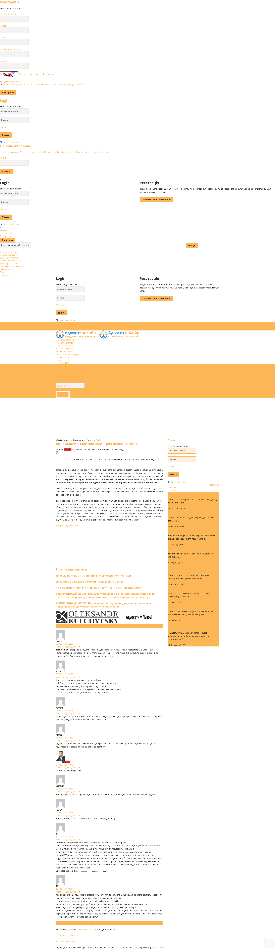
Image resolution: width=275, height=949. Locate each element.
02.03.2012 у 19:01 (64, 812)
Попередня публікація (67, 935)
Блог (2, 272)
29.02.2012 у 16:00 (64, 674)
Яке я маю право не (181, 548)
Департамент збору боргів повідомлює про (186, 567)
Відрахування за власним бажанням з (193, 605)
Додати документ (8, 255)
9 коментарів (102, 449)
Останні (171, 490)
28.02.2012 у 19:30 (64, 788)
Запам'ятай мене (10, 142)
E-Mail (3, 26)
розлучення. (176, 511)
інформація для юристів (67, 525)
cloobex (59, 449)
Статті (92, 449)
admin (59, 762)
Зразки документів (9, 257)
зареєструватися (84, 929)
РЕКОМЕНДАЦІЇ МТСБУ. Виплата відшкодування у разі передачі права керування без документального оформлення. (103, 604)
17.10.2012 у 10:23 (64, 889)
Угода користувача (10, 81)
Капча (3, 61)
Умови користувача (46, 84)
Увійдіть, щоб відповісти (68, 646)
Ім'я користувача (9, 14)
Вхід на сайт (6, 236)
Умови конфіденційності (71, 84)
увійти (70, 929)
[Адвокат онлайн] (99, 334)
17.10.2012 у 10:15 (64, 836)
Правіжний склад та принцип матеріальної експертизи (93, 575)
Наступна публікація (66, 941)
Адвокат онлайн (159, 947)
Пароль (4, 37)
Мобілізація (176, 587)
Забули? (4, 127)
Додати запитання (9, 252)
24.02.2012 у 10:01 (64, 710)
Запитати (7, 240)
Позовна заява (178, 493)
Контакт (4, 230)
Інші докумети (7, 269)
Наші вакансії (6, 233)
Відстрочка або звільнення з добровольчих (187, 625)
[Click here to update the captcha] (9, 74)
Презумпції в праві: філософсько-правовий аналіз (89, 581)
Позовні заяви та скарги (12, 266)
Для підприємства (8, 260)
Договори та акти (8, 263)
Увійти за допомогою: (10, 8)
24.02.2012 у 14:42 (64, 764)
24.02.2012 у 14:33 (64, 737)
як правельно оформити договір (190, 530)
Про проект (5, 275)
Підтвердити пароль (10, 49)
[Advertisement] (86, 418)
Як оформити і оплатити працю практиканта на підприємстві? (98, 587)
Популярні (172, 487)
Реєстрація (214, 484)
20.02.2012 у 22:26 (64, 643)
